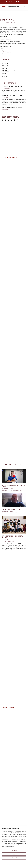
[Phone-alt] (6, 1)
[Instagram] (11, 1)
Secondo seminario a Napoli (12, 96)
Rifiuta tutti (14, 857)
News (3, 490)
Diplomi (4, 541)
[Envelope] (9, 1)
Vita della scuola (15, 23)
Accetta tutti (14, 850)
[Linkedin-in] (8, 120)
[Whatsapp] (21, 1)
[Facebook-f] (14, 1)
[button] (24, 6)
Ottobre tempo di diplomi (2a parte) (12, 536)
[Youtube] (16, 1)
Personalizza (14, 854)
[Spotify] (18, 1)
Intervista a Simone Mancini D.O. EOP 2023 (13, 486)
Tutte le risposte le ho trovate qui (15, 108)
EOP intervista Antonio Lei (11, 509)
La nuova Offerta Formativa (12, 86)
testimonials (8, 490)
